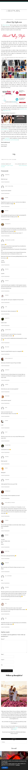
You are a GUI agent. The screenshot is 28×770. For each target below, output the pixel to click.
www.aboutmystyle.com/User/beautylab (10, 139)
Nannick (7, 369)
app (10, 159)
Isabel (6, 384)
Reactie (3, 639)
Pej (6, 603)
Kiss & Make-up (9, 358)
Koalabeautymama (10, 502)
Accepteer (5, 767)
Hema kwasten (21, 164)
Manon (7, 456)
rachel (7, 269)
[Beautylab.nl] (14, 8)
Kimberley (7, 491)
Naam (2, 654)
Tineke (6, 520)
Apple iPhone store (7, 110)
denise (6, 534)
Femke (6, 197)
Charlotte (7, 223)
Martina (7, 551)
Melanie (7, 346)
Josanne (7, 395)
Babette (7, 318)
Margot (7, 562)
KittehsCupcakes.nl (5, 129)
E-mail (2, 659)
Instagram (15, 729)
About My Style (6, 25)
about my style (5, 159)
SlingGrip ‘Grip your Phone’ (7, 165)
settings (18, 765)
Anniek (7, 295)
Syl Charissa (8, 575)
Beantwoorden (5, 181)
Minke (6, 420)
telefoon (14, 159)
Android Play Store (23, 109)
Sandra (7, 587)
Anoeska (7, 174)
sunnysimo (8, 329)
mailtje (16, 727)
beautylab (7, 138)
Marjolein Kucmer (10, 239)
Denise (6, 210)
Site (2, 664)
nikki (6, 468)
